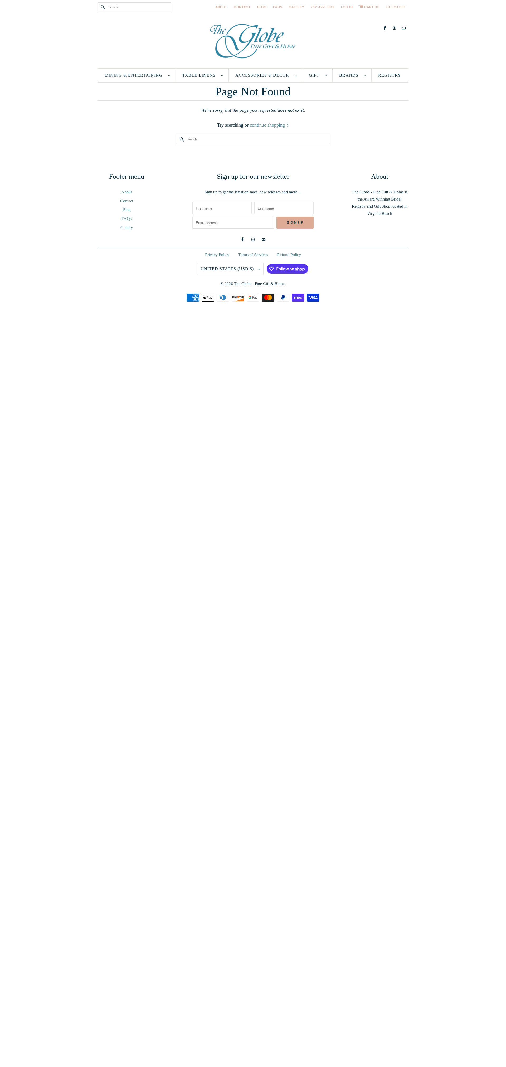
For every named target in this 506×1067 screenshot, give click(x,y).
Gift (315, 75)
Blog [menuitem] (261, 7)
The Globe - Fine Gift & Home (259, 284)
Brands (350, 75)
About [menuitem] (221, 7)
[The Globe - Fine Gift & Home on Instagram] (394, 28)
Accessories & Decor (263, 75)
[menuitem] (138, 75)
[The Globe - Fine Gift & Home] (253, 42)
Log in (347, 7)
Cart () (371, 7)
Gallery (126, 227)
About (126, 192)
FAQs (126, 218)
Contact (126, 201)
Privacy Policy (217, 255)
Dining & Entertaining (135, 75)
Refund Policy (289, 255)
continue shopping (268, 125)
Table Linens (200, 75)
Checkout (396, 7)
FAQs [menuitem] (277, 7)
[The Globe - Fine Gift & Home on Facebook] (384, 28)
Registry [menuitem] (389, 75)
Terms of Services (253, 255)
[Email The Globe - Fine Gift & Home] (403, 28)
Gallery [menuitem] (296, 7)
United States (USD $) (228, 268)
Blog (127, 209)
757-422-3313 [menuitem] (322, 7)
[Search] (103, 7)
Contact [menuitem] (242, 7)
